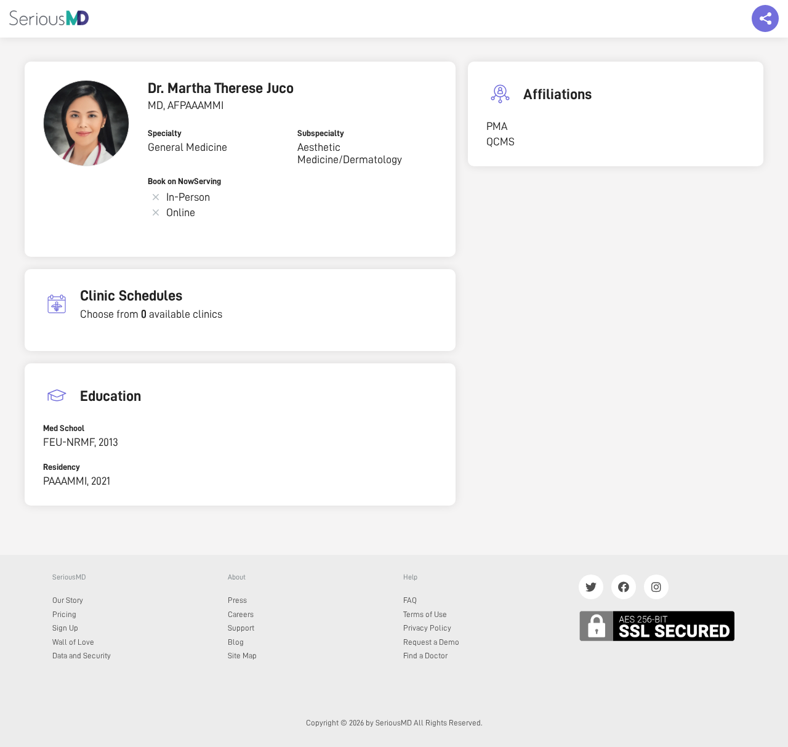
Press (237, 600)
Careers (241, 614)
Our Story (67, 600)
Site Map (242, 656)
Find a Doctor (425, 656)
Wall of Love (73, 642)
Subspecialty (320, 133)
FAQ (410, 600)
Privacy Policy (427, 628)
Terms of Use (425, 614)
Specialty (165, 133)
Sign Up (65, 628)
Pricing (64, 614)
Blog (236, 642)
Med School (63, 428)
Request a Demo (431, 642)
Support (241, 628)
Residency (61, 466)
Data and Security (81, 656)
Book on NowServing (184, 181)
